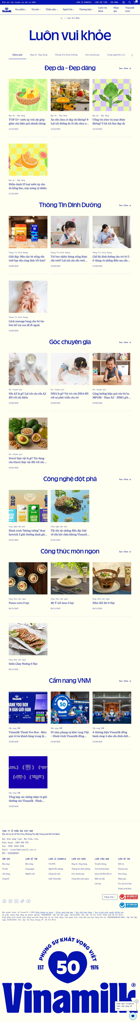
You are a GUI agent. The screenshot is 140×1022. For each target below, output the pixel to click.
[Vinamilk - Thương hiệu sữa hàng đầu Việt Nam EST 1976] (6, 9)
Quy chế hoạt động (84, 912)
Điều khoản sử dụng (44, 912)
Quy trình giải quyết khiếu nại (109, 912)
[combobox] (110, 897)
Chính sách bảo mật (64, 912)
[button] (126, 55)
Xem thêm (123, 68)
